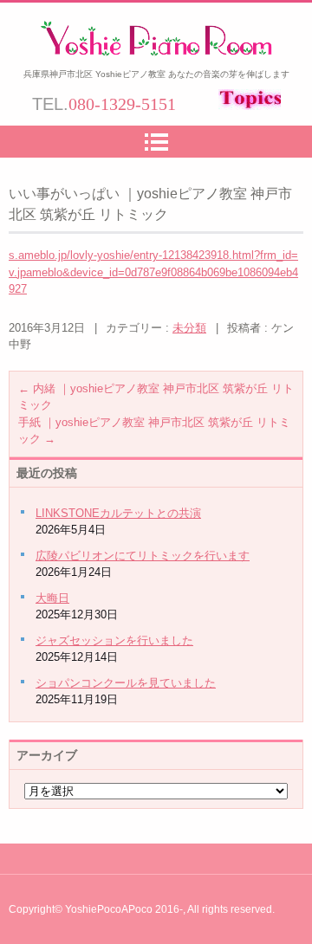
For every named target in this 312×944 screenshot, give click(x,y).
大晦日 (52, 598)
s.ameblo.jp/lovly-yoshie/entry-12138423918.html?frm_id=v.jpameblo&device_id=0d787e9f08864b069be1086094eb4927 (153, 272)
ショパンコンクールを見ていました (126, 682)
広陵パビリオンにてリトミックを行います (143, 555)
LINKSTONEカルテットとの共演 (118, 513)
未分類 (189, 327)
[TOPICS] (248, 106)
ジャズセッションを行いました (114, 640)
